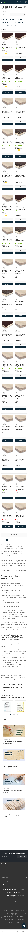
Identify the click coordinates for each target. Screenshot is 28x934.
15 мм (6, 22)
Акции (3, 867)
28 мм (2, 25)
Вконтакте (12, 901)
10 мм (21, 19)
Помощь (3, 884)
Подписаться (22, 856)
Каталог (3, 863)
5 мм (6, 19)
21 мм (15, 22)
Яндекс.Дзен (15, 901)
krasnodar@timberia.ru (15, 892)
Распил (3, 874)
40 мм (16, 25)
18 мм (10, 22)
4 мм (2, 19)
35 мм (11, 25)
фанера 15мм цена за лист (14, 922)
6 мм (10, 19)
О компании (5, 877)
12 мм (2, 22)
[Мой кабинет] (23, 2)
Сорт (13, 14)
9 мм (17, 19)
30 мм (7, 25)
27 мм (23, 22)
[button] (10, 714)
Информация (5, 881)
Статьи (3, 870)
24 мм (19, 22)
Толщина (5, 14)
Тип (19, 14)
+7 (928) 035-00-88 (10, 889)
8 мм (13, 19)
